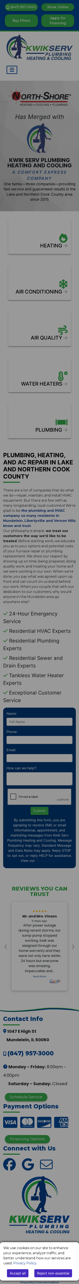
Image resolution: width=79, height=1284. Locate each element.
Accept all (18, 1273)
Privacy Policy (24, 1263)
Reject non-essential (53, 1273)
